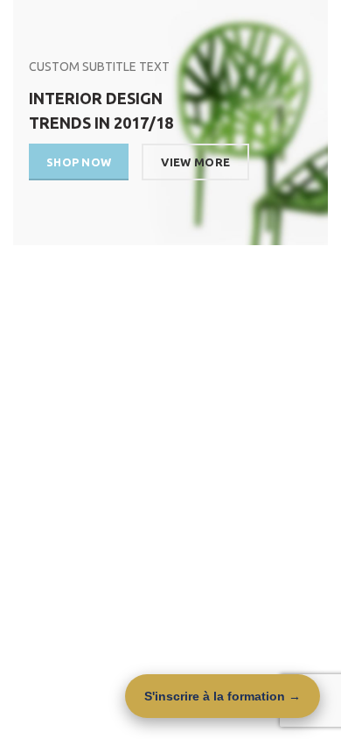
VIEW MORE (195, 162)
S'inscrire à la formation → (222, 696)
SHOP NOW (78, 162)
